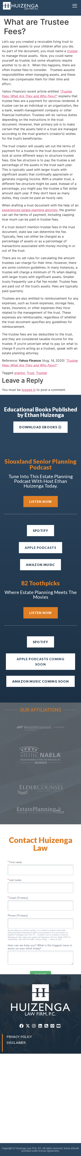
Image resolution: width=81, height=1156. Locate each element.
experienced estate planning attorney (29, 210)
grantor (19, 373)
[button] (74, 6)
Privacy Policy (19, 1037)
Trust (30, 373)
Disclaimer (16, 1043)
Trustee (41, 373)
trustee (72, 51)
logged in (29, 390)
